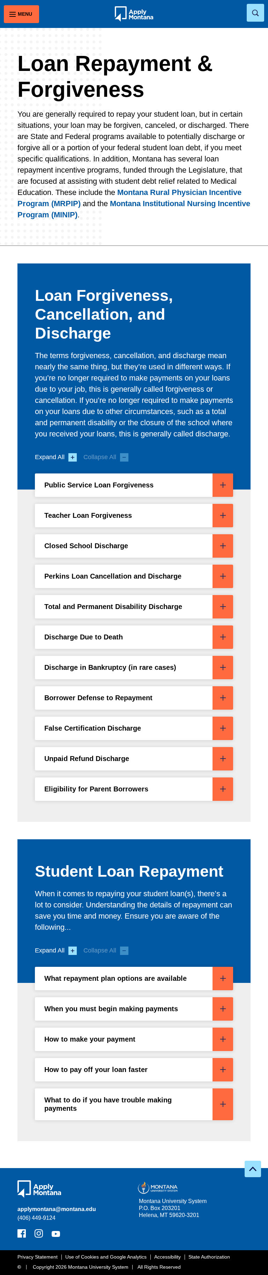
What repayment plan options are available (115, 978)
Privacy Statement (37, 1257)
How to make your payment (89, 1039)
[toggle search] (255, 13)
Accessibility (167, 1257)
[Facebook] (21, 1235)
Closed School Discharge (86, 546)
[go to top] (253, 1169)
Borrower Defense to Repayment (98, 698)
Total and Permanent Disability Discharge (113, 606)
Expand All (50, 457)
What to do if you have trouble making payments (108, 1104)
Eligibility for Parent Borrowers (96, 789)
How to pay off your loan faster (96, 1069)
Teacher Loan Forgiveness (88, 515)
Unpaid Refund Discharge (86, 758)
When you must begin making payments (111, 1009)
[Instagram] (39, 1235)
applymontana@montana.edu (56, 1209)
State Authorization (209, 1257)
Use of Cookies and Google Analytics (106, 1257)
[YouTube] (56, 1235)
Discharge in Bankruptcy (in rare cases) (110, 667)
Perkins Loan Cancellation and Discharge (112, 576)
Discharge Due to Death (83, 637)
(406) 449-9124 (36, 1218)
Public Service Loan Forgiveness (99, 485)
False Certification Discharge (92, 728)
